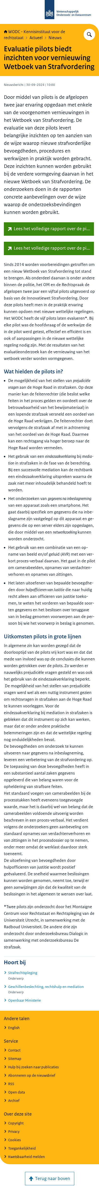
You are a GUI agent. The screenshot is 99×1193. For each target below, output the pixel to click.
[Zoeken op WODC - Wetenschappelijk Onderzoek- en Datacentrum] (89, 34)
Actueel (36, 37)
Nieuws (55, 37)
